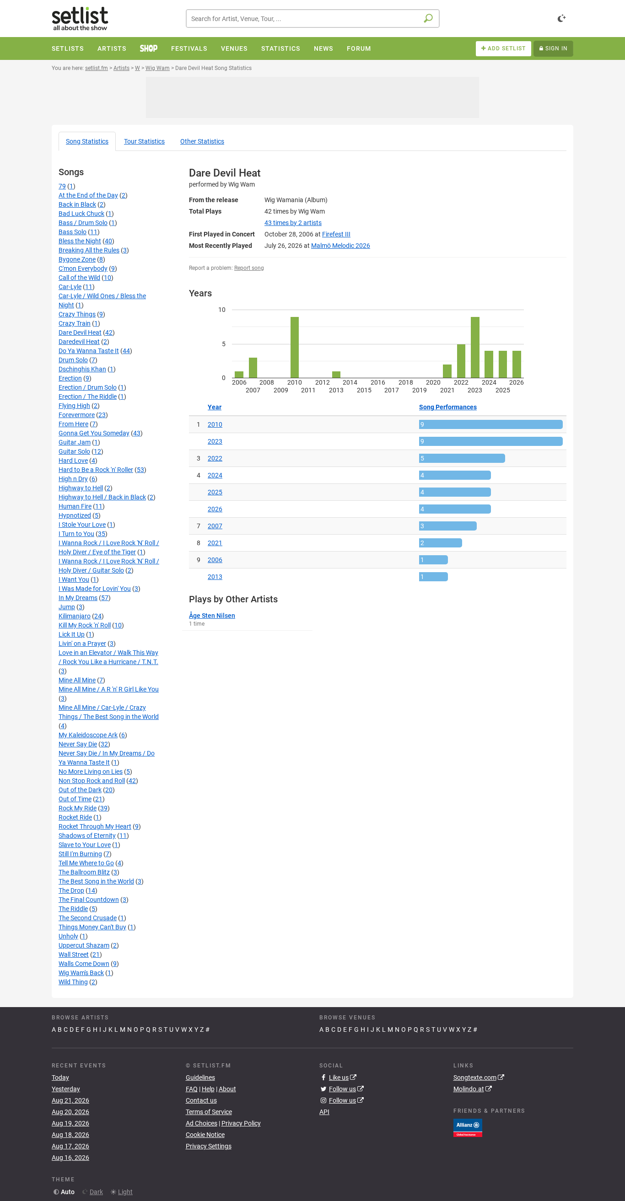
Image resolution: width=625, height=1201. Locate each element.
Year (214, 407)
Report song (249, 268)
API (324, 1111)
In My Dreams (78, 597)
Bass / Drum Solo (83, 222)
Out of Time (75, 799)
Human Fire (75, 506)
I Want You (74, 579)
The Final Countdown (89, 899)
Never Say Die (78, 744)
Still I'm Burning (80, 854)
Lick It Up (72, 634)
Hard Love (73, 460)
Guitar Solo (74, 451)
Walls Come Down (84, 963)
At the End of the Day (88, 195)
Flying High (74, 405)
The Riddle (73, 908)
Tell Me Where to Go (86, 863)
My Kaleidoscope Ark (88, 735)
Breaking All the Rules (89, 250)
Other (202, 141)
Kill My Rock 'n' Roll (85, 625)
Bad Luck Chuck (81, 213)
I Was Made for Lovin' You (95, 588)
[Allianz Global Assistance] (467, 1127)
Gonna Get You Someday (94, 433)
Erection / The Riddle (88, 396)
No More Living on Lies (91, 771)
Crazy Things (77, 314)
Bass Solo (72, 232)
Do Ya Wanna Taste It (89, 350)
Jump (67, 607)
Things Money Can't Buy (92, 927)
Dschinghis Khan (82, 369)
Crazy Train (75, 323)
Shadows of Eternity (87, 835)
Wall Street (74, 954)
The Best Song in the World (96, 881)
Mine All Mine (77, 680)
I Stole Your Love (82, 524)
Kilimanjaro (75, 616)
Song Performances (448, 407)
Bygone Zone (77, 259)
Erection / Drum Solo (88, 387)
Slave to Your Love (85, 844)
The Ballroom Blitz (84, 872)
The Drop (71, 890)
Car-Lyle (70, 286)
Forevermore (77, 414)
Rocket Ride (75, 817)
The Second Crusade (88, 918)
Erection (70, 378)
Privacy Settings (209, 1146)
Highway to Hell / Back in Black (102, 497)
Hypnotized (75, 515)
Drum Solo (73, 360)
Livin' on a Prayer (82, 643)
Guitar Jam (75, 442)
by (293, 222)
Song (87, 141)
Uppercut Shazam (84, 945)
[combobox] (313, 18)
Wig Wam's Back (81, 972)
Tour (144, 141)
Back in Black (77, 204)
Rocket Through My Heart (95, 826)
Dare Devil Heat (80, 332)
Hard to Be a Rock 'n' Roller (96, 469)
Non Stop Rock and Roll (92, 780)
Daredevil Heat (79, 341)
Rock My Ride (78, 808)
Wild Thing (73, 982)
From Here (73, 424)
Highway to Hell (81, 488)
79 (62, 186)
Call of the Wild (79, 277)
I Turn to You (76, 533)
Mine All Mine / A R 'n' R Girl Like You (109, 689)
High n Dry (73, 479)
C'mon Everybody (83, 268)
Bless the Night (80, 241)
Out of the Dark (80, 790)
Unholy (68, 936)
